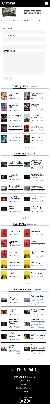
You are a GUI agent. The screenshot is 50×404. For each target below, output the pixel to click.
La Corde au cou (14, 94)
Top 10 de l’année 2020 (15, 310)
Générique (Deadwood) (13, 207)
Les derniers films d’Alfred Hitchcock (15, 163)
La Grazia (15, 137)
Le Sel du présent (38, 335)
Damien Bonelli (36, 301)
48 (33, 147)
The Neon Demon (15, 262)
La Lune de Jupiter (12, 242)
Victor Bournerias (14, 353)
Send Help (38, 127)
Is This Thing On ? (15, 116)
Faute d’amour (14, 252)
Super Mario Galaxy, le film (13, 105)
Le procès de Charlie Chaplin (37, 187)
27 (38, 283)
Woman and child (15, 127)
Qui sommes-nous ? (25, 377)
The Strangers (36, 262)
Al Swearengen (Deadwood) (37, 207)
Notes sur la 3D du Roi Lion (14, 187)
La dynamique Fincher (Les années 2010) (36, 162)
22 (27, 283)
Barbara (34, 242)
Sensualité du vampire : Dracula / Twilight (37, 176)
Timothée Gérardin (38, 327)
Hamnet (37, 137)
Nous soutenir (25, 388)
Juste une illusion (38, 94)
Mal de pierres (36, 273)
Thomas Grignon (37, 169)
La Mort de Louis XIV (37, 252)
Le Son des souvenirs (37, 116)
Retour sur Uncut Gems (15, 346)
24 (33, 283)
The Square (35, 231)
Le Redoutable (14, 231)
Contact (25, 380)
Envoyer (7, 78)
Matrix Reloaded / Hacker (38, 197)
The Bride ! (35, 105)
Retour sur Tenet (37, 320)
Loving (11, 273)
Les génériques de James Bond (14, 197)
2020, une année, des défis (38, 310)
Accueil (4, 21)
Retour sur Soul (37, 296)
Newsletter (25, 384)
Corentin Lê (35, 302)
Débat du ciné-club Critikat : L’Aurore (14, 321)
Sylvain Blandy (36, 324)
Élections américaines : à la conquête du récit (38, 347)
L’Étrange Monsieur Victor (14, 298)
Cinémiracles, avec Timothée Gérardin (14, 335)
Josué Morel (15, 98)
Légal (25, 391)
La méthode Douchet (13, 176)
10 (33, 360)
